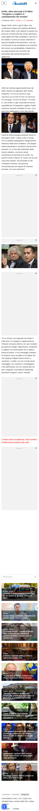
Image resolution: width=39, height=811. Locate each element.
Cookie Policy (6, 794)
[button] (4, 807)
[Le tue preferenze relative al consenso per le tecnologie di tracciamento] (37, 608)
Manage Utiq (25, 794)
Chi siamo (6, 809)
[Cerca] (35, 3)
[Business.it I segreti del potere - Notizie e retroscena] (19, 3)
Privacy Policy (15, 794)
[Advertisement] (19, 531)
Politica (18, 20)
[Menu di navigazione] (4, 3)
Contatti (16, 809)
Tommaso (29, 20)
